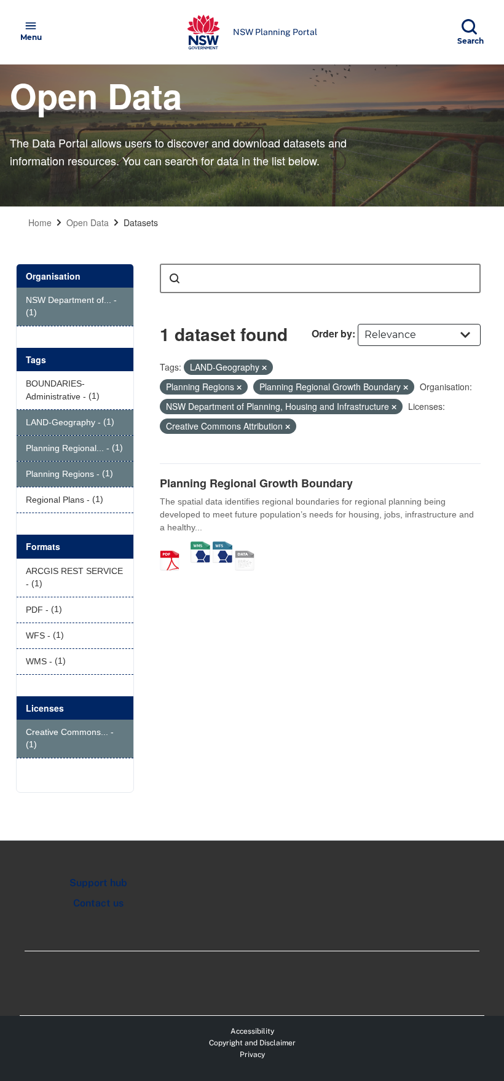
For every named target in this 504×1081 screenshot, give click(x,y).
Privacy (252, 1054)
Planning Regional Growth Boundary (256, 483)
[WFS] (222, 547)
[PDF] (174, 547)
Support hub (98, 883)
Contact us (98, 903)
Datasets (141, 222)
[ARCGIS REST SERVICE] (249, 547)
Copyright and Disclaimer (252, 1043)
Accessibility (252, 1031)
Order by (332, 333)
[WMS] (200, 547)
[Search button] (174, 278)
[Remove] (264, 367)
